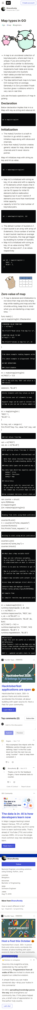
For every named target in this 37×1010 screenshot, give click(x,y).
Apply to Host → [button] (9, 957)
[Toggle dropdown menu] (34, 660)
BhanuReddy (12, 8)
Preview (20, 733)
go (3, 25)
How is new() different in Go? (13, 907)
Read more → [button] (8, 846)
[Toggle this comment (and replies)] (2, 744)
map (9, 25)
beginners (17, 25)
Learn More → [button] (8, 710)
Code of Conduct (12, 786)
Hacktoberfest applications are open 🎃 (18, 687)
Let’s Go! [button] (7, 1006)
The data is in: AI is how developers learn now (17, 815)
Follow (18, 864)
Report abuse (25, 786)
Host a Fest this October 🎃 (18, 941)
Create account (28, 3)
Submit (9, 733)
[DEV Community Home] (8, 3)
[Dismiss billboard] (33, 960)
